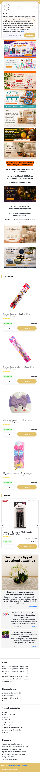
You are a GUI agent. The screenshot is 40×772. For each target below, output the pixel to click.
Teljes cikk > (33, 607)
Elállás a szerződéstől (9, 769)
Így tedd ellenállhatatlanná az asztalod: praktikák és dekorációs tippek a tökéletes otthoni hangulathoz (20, 594)
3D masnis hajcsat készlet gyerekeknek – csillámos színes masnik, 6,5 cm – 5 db (18, 474)
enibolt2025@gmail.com (16, 754)
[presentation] (2, 525)
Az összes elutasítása (13, 35)
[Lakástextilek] (20, 227)
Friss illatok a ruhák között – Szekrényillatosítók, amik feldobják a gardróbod (24, 634)
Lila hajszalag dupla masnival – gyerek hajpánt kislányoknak (18, 421)
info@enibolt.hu (8, 757)
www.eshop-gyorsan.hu (18, 766)
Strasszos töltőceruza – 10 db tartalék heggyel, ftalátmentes (17, 533)
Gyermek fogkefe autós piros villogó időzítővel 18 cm (17, 315)
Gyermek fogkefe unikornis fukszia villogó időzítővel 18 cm (19, 368)
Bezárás (29, 35)
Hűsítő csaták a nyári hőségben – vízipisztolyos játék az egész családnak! (24, 615)
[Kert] (20, 187)
